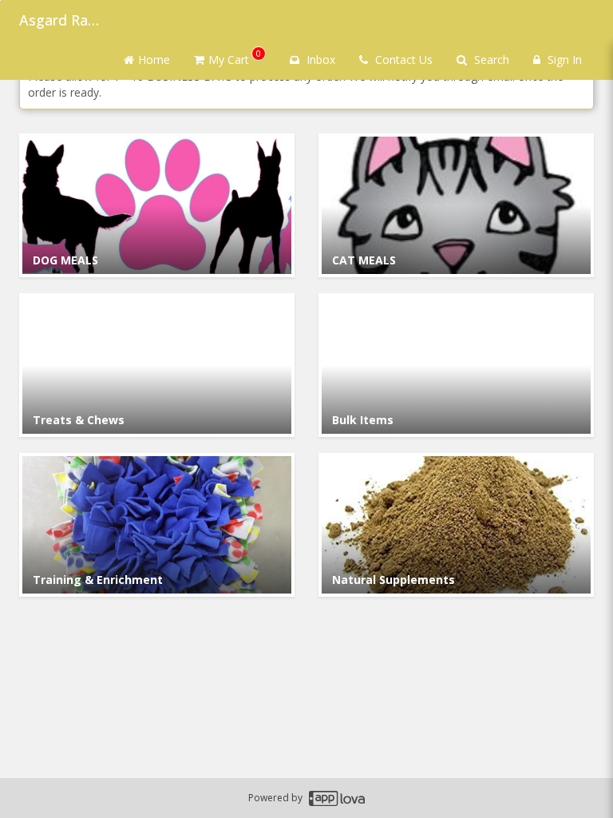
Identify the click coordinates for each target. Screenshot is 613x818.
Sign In (563, 59)
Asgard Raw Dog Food (59, 20)
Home (154, 59)
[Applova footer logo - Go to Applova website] (337, 798)
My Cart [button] (234, 57)
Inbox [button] (319, 59)
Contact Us (402, 59)
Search (490, 59)
